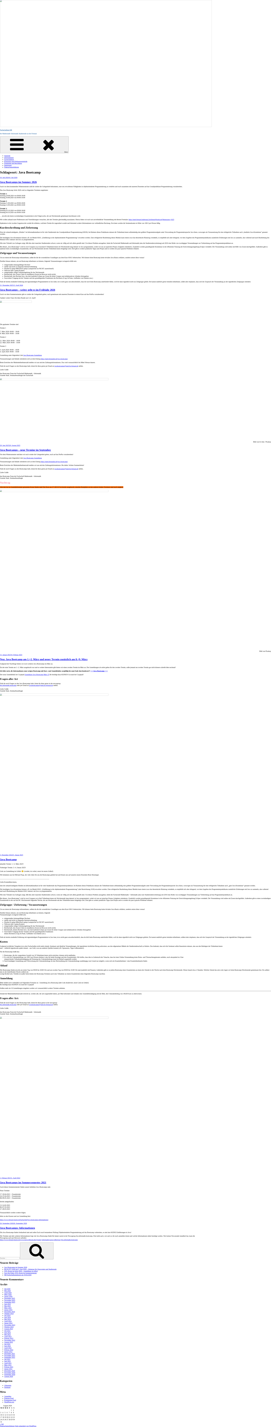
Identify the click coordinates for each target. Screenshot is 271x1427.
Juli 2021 (7, 1359)
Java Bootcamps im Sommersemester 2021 (23, 1182)
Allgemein (7, 1385)
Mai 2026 (7, 1291)
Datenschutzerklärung (11, 167)
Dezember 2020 (9, 1371)
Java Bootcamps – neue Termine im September (25, 450)
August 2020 (8, 1376)
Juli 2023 (7, 1331)
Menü (66, 152)
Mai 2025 (7, 1306)
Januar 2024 (8, 1323)
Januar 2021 (8, 1369)
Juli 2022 (7, 1344)
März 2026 (8, 1294)
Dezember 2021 (9, 1353)
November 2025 (9, 1300)
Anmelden (7, 1396)
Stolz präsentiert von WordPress (25, 1426)
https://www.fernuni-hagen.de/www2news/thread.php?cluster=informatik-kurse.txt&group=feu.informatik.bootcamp (39, 1240)
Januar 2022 (8, 1352)
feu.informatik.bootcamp (8, 685)
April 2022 (8, 1348)
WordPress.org (9, 1402)
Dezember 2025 (9, 1298)
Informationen (9, 158)
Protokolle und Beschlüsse (13, 163)
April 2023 (8, 1336)
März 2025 (8, 1308)
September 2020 (9, 1374)
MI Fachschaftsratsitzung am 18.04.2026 (17, 1275)
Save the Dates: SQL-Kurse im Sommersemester (20, 1273)
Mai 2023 (7, 1334)
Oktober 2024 (9, 1313)
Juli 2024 (7, 1315)
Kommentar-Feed (10, 1400)
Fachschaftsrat (9, 159)
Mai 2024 (7, 1319)
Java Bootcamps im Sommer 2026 (18, 182)
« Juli (2, 1424)
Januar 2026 (8, 1296)
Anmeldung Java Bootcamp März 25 (37, 675)
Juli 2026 (7, 1289)
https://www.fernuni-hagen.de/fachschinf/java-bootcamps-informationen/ (24, 1220)
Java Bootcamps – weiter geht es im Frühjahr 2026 (27, 289)
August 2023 (8, 1329)
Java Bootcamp (8, 859)
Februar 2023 (8, 1338)
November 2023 (9, 1325)
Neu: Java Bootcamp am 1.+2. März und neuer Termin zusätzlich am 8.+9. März (44, 659)
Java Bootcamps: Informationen (17, 1228)
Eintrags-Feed (9, 1398)
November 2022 (9, 1340)
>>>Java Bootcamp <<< (99, 671)
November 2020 (9, 1373)
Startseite (7, 156)
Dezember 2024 (9, 1312)
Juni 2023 (7, 1333)
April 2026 (8, 1293)
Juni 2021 (7, 1361)
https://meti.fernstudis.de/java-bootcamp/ (54, 359)
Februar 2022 (8, 1350)
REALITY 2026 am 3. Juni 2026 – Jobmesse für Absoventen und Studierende (30, 1269)
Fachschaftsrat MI (6, 130)
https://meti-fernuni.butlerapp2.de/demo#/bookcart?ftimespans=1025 (151, 219)
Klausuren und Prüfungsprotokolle (15, 161)
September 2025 (9, 1302)
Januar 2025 (8, 1310)
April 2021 (8, 1363)
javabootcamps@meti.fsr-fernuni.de (66, 366)
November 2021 (9, 1355)
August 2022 (8, 1342)
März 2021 (8, 1365)
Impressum (8, 165)
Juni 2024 (7, 1317)
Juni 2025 (7, 1304)
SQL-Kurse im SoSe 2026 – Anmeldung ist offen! (21, 1271)
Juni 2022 (7, 1346)
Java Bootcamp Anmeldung (32, 355)
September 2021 (9, 1357)
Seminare (7, 1387)
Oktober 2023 (9, 1327)
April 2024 (8, 1321)
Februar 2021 (8, 1367)
